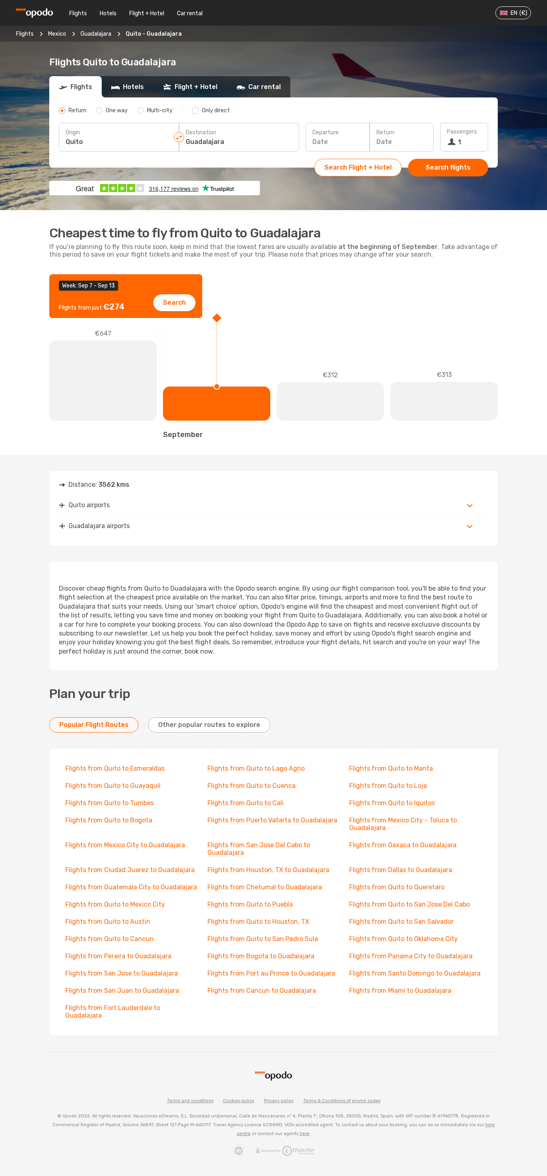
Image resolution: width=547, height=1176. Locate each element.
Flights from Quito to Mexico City (115, 904)
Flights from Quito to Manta (391, 768)
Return (385, 132)
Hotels (108, 13)
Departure (325, 132)
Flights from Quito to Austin (107, 921)
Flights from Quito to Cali (245, 803)
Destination (201, 132)
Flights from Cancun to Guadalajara (261, 990)
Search (174, 302)
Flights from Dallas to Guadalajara (400, 870)
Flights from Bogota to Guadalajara (260, 956)
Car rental (190, 13)
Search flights (448, 167)
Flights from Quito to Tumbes (109, 803)
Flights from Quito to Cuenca (251, 785)
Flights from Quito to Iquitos (392, 803)
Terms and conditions (190, 1100)
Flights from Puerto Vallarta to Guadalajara (272, 820)
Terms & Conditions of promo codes (341, 1100)
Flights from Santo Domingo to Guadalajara (415, 973)
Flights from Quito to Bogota (108, 820)
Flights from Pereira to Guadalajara (118, 956)
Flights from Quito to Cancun (109, 939)
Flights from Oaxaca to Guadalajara (403, 845)
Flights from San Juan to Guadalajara (122, 990)
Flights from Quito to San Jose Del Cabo (409, 904)
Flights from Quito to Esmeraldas (115, 768)
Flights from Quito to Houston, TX (258, 921)
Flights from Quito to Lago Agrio (256, 768)
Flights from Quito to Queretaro (396, 887)
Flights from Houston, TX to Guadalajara (268, 870)
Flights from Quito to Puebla (250, 904)
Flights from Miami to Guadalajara (400, 990)
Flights (78, 13)
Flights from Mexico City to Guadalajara (125, 845)
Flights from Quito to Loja (388, 785)
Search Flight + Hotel (358, 167)
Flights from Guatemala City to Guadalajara (131, 887)
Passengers (462, 131)
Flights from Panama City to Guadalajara (411, 956)
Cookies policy (238, 1100)
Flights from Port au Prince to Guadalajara (271, 973)
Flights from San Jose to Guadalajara (121, 973)
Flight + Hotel (146, 13)
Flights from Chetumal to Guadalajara (264, 887)
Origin (73, 132)
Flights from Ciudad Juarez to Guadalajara (130, 870)
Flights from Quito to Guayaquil (113, 785)
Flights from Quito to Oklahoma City (403, 939)
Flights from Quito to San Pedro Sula (262, 939)
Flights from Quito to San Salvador (401, 921)
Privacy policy (279, 1100)
